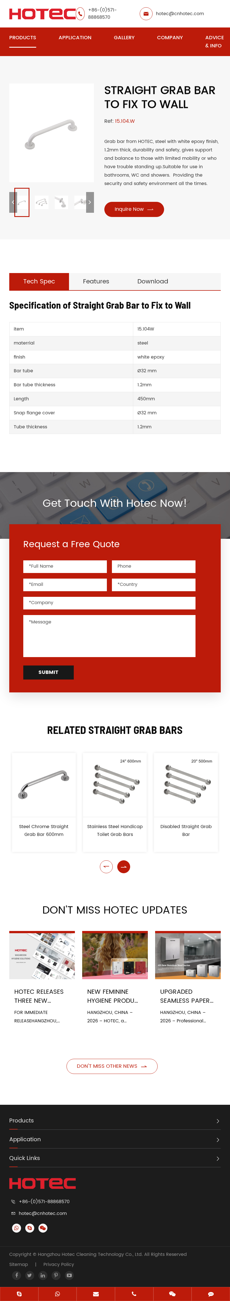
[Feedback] (211, 1294)
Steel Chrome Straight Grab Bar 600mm (43, 830)
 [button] (106, 866)
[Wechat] (173, 1294)
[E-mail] (96, 1294)
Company (170, 38)
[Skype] (19, 1294)
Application (75, 38)
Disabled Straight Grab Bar (186, 830)
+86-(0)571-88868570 (102, 13)
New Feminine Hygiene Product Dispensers (114, 997)
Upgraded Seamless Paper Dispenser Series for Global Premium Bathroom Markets (186, 997)
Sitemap (18, 1264)
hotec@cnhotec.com (180, 13)
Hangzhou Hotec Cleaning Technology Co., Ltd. (91, 1254)
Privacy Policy (58, 1264)
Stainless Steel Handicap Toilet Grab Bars (115, 830)
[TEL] (134, 1294)
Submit (48, 672)
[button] (13, 202)
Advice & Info (214, 42)
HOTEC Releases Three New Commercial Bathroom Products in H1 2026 (39, 997)
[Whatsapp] (58, 1294)
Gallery (124, 38)
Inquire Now (134, 209)
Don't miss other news (112, 1066)
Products (22, 38)
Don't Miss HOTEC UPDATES (114, 910)
